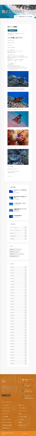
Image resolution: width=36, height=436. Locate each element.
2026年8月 (18, 267)
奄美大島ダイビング (11, 33)
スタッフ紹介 (21, 419)
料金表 (20, 413)
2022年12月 (18, 360)
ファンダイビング (6, 405)
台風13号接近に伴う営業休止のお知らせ (20, 197)
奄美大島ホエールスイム (14, 251)
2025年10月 (18, 284)
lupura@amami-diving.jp (28, 391)
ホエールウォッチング (22, 410)
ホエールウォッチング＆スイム (18, 230)
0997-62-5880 (27, 385)
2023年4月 (18, 349)
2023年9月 (18, 335)
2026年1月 (18, 275)
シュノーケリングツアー (18, 227)
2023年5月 (18, 346)
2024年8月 (18, 315)
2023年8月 (18, 338)
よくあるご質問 (5, 416)
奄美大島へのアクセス (22, 425)
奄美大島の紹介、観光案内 (7, 425)
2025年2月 (18, 304)
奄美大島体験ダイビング (14, 256)
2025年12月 (18, 278)
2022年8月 (18, 363)
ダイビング (21, 254)
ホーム (17, 16)
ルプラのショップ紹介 (22, 416)
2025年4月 (18, 298)
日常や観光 (18, 238)
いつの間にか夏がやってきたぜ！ (20, 203)
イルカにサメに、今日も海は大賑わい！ (20, 191)
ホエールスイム (5, 413)
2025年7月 (18, 289)
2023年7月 (18, 340)
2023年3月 (18, 352)
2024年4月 (18, 326)
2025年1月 (18, 306)
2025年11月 (18, 281)
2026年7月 (18, 270)
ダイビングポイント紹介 (7, 422)
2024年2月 (18, 332)
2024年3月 (18, 329)
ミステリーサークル (6, 410)
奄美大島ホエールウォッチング (19, 33)
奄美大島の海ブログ (22, 16)
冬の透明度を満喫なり (18, 215)
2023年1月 (18, 357)
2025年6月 (18, 292)
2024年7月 (18, 318)
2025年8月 (18, 287)
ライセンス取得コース (22, 408)
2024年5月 (18, 323)
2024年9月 (18, 312)
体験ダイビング (18, 233)
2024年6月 (18, 321)
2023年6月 (18, 343)
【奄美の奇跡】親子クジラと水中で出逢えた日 (20, 209)
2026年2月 (18, 272)
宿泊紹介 (20, 422)
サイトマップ (24, 433)
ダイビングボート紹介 (6, 419)
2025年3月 (18, 301)
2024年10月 (18, 309)
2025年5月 (18, 295)
